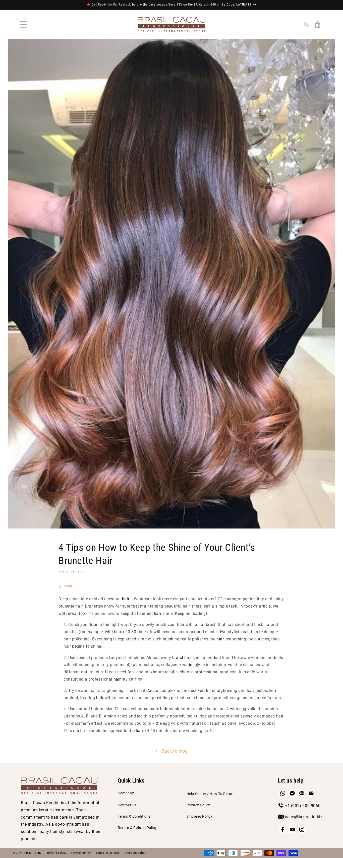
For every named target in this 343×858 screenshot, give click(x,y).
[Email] (311, 793)
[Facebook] (283, 829)
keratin (186, 664)
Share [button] (68, 586)
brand (177, 657)
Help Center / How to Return (211, 794)
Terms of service (108, 852)
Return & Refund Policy (137, 828)
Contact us (127, 805)
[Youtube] (292, 829)
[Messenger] (292, 793)
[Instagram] (302, 829)
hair (125, 599)
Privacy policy (81, 852)
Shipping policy (135, 852)
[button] (23, 24)
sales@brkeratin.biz (303, 816)
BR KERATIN (32, 853)
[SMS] (302, 793)
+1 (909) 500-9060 (302, 805)
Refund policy (56, 852)
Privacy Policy (198, 805)
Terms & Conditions (134, 816)
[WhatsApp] (283, 793)
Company (126, 793)
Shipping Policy (199, 816)
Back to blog (174, 751)
